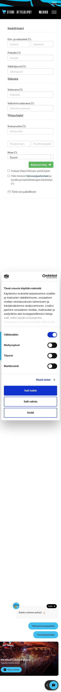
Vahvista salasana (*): (21, 103)
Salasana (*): (15, 89)
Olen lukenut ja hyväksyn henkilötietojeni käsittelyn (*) (32, 179)
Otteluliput (24, 12)
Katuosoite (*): (17, 126)
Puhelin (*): (14, 52)
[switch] (52, 345)
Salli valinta (30, 401)
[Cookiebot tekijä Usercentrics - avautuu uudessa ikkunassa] (43, 276)
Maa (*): (12, 152)
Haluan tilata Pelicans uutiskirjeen (30, 170)
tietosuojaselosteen (37, 175)
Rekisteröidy (39, 164)
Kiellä (30, 412)
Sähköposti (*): (17, 66)
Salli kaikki (30, 390)
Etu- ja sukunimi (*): (19, 39)
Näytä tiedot (43, 379)
